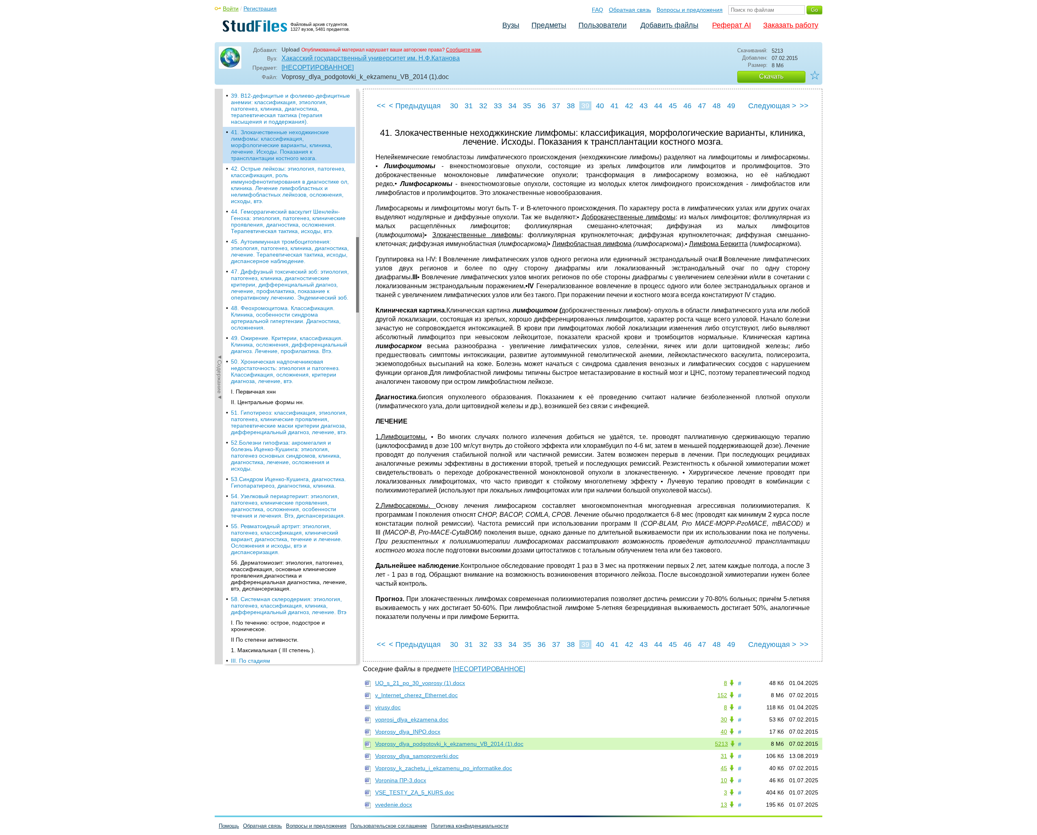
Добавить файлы (669, 25)
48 (717, 106)
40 (600, 106)
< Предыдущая (415, 106)
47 (702, 106)
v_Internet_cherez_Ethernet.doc (416, 695)
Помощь (229, 826)
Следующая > (772, 106)
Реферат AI (731, 25)
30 (454, 106)
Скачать (771, 76)
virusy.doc (388, 707)
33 (498, 106)
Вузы (510, 25)
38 (571, 106)
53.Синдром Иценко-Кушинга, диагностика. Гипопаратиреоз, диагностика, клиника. (288, 482)
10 (724, 780)
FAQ (597, 9)
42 (629, 106)
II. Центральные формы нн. (267, 402)
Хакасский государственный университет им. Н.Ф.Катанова (371, 58)
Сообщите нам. (464, 49)
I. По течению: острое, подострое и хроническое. (278, 625)
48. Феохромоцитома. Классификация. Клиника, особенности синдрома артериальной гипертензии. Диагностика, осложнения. (286, 318)
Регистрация (260, 8)
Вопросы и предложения (690, 9)
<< (381, 106)
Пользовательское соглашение (388, 826)
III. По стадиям (250, 660)
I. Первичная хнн (253, 391)
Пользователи (602, 25)
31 (469, 106)
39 (585, 106)
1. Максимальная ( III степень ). (273, 650)
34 (512, 106)
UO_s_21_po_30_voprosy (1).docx (420, 683)
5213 (721, 744)
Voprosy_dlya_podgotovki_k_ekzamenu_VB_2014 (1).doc (449, 744)
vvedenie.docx (393, 804)
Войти (231, 8)
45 (673, 106)
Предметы (548, 25)
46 (687, 106)
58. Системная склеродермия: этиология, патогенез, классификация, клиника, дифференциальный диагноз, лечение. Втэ (288, 605)
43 (644, 106)
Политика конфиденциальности (469, 826)
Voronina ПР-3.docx (400, 780)
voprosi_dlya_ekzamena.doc (411, 719)
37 (556, 106)
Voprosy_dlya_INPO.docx (407, 731)
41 (614, 106)
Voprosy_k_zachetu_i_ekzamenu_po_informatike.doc (443, 768)
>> (804, 106)
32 (483, 106)
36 (542, 106)
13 (724, 804)
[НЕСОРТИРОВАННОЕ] (318, 67)
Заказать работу (790, 25)
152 (722, 695)
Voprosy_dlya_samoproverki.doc (417, 756)
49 (731, 106)
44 (658, 106)
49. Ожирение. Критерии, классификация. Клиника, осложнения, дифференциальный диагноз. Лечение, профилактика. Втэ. (289, 344)
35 (527, 106)
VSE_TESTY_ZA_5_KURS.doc (414, 792)
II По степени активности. (265, 639)
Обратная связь (630, 9)
